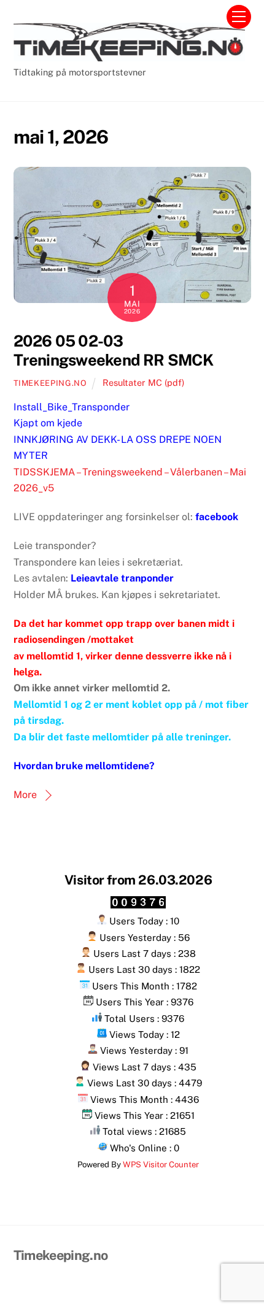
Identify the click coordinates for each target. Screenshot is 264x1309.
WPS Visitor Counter (161, 1164)
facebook (216, 517)
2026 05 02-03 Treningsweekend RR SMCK (113, 350)
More (25, 794)
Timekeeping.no (50, 383)
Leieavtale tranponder (122, 578)
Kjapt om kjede (48, 423)
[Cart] (208, 16)
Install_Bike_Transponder (72, 407)
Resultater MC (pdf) (143, 382)
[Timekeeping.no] (129, 55)
